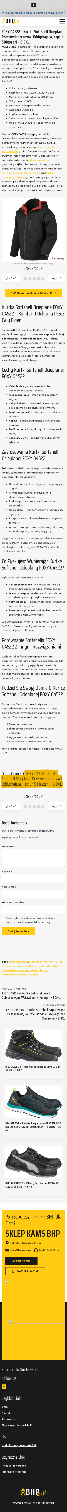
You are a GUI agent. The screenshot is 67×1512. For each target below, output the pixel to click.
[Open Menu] (62, 21)
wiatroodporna (11, 974)
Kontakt (6, 1413)
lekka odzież (52, 966)
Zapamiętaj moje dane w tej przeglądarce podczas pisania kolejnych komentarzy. (30, 920)
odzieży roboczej (39, 160)
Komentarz (9, 846)
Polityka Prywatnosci (14, 1465)
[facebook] (33, 5)
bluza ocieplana (17, 961)
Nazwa (7, 871)
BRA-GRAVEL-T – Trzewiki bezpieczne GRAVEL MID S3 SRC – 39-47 (32, 1068)
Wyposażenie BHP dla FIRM (18, 13)
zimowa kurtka (29, 974)
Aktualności (8, 1419)
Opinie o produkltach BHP (17, 1425)
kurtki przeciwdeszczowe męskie (21, 173)
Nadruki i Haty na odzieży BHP (19, 1445)
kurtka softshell (34, 966)
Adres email (10, 886)
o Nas (5, 1407)
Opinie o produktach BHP (50, 13)
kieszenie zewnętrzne (41, 961)
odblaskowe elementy (15, 970)
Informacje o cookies (14, 1471)
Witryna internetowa (14, 902)
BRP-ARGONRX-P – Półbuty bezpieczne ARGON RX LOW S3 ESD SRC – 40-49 (32, 1184)
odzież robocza (38, 970)
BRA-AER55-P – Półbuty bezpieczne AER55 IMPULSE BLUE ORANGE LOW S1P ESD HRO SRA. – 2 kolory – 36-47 (33, 1127)
